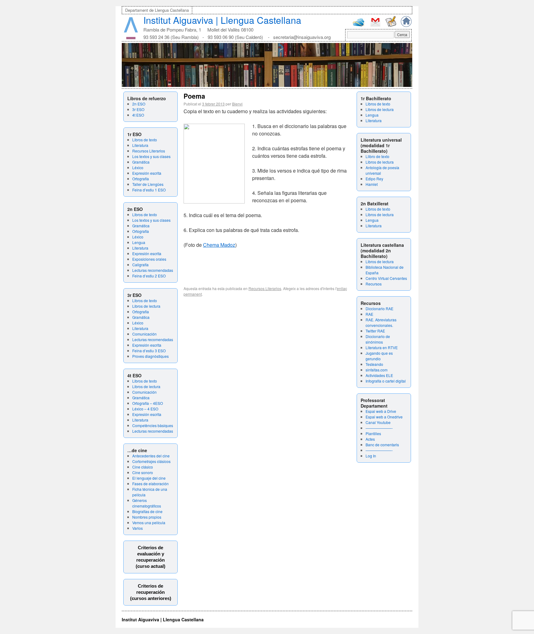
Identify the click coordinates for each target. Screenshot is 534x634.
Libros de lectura (146, 306)
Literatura (140, 145)
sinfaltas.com (377, 369)
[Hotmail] (359, 25)
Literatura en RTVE (382, 347)
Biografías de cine (147, 511)
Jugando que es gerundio (379, 355)
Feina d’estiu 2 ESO (149, 275)
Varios (137, 528)
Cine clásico (142, 466)
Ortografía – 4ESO (147, 403)
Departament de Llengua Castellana (157, 10)
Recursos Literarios (148, 150)
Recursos (374, 283)
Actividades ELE (379, 375)
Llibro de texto (377, 156)
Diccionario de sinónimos (378, 339)
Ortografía (140, 178)
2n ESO (138, 103)
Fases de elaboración (150, 483)
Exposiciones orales (149, 259)
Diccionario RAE (379, 308)
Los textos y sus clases (151, 156)
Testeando (374, 364)
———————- (379, 428)
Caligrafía (140, 264)
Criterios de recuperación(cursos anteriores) (150, 592)
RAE (369, 314)
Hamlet (372, 184)
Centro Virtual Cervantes (386, 278)
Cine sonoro (142, 472)
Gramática (141, 162)
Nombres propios (146, 517)
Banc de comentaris (382, 444)
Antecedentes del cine (151, 455)
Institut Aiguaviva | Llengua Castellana (222, 20)
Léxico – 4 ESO (145, 408)
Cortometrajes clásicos (151, 461)
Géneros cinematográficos (146, 503)
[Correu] (375, 25)
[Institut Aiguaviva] (131, 38)
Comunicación (144, 333)
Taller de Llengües (147, 184)
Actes (370, 439)
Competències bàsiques (152, 425)
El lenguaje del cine (149, 478)
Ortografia (140, 311)
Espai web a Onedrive (384, 416)
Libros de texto (144, 139)
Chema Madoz (219, 244)
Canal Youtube (378, 422)
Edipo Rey (374, 178)
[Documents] (390, 25)
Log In (371, 455)
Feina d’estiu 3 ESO (149, 350)
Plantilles (373, 433)
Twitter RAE (375, 330)
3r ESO (138, 109)
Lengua (138, 242)
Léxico (137, 167)
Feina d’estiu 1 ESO (149, 189)
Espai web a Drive (381, 411)
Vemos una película (148, 522)
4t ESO (138, 115)
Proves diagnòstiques (150, 356)
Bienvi (237, 103)
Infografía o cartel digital (386, 380)
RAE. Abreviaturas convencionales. (381, 322)
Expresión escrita (146, 173)
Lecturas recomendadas (152, 270)
